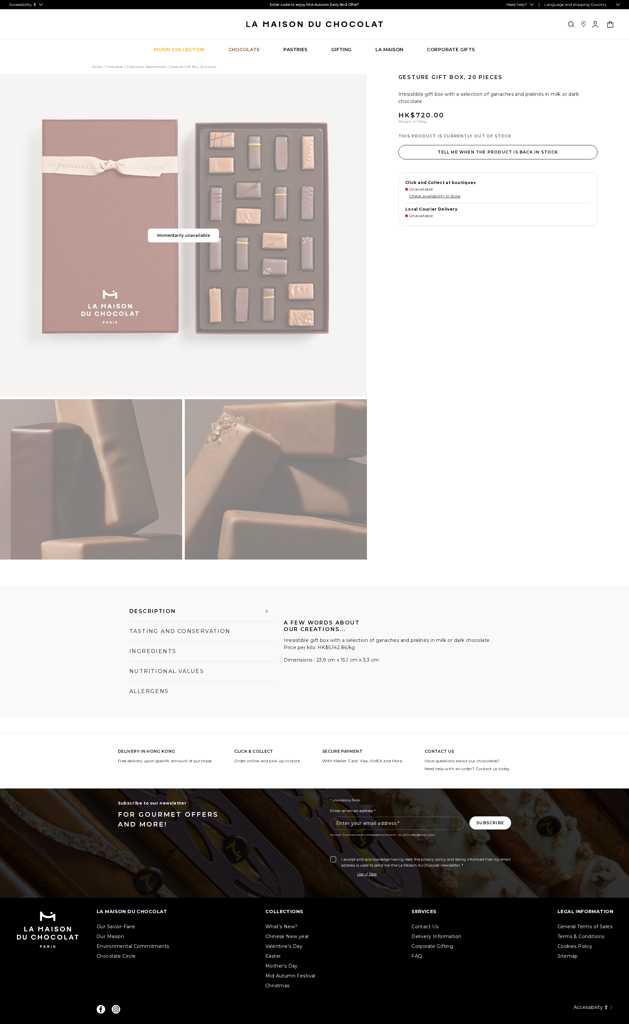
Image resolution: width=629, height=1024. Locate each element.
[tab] (201, 612)
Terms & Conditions (581, 936)
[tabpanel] (392, 649)
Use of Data (367, 874)
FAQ (416, 956)
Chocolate (115, 67)
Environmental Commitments (133, 946)
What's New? (281, 927)
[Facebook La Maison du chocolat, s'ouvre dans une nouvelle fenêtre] (101, 1009)
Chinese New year (287, 936)
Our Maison (110, 936)
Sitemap (568, 956)
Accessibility (588, 1007)
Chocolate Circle (116, 956)
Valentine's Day (283, 946)
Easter (273, 956)
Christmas (277, 986)
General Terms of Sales (585, 927)
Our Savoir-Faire (116, 927)
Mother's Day (281, 966)
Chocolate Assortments (146, 67)
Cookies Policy (575, 946)
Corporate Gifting (432, 946)
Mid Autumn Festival (290, 976)
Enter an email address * (352, 810)
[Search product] (571, 24)
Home (97, 67)
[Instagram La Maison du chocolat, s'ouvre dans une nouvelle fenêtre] (116, 1009)
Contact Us (424, 927)
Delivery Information (436, 936)
